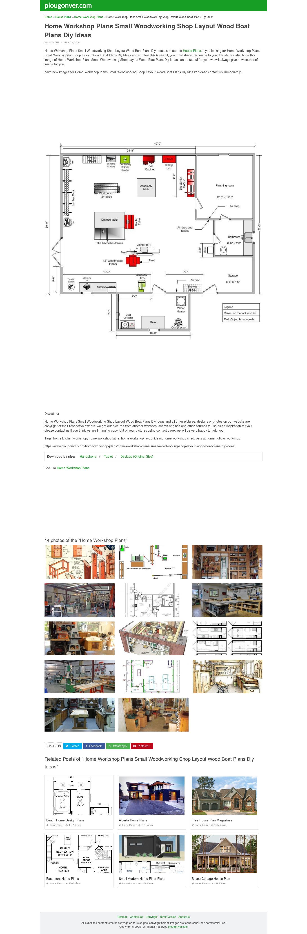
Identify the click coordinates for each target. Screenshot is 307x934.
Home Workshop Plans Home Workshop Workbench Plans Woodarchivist (90, 575)
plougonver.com (68, 5)
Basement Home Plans (62, 878)
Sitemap (123, 916)
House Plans (51, 42)
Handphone (88, 456)
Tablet (108, 456)
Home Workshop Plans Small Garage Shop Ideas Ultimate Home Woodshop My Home (172, 689)
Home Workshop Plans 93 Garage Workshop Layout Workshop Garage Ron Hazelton (98, 651)
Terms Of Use (168, 916)
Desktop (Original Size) (136, 456)
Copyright (152, 916)
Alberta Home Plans (133, 820)
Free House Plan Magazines (212, 820)
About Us (184, 916)
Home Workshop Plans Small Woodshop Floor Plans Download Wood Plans (166, 651)
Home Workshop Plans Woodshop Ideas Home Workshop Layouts (233, 689)
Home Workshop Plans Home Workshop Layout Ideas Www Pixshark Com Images (96, 727)
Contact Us (136, 916)
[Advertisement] (153, 109)
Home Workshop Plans (73, 468)
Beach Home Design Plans (65, 820)
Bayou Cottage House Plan (211, 878)
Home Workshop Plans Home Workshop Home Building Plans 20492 (235, 613)
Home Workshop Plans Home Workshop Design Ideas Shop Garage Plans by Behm (97, 689)
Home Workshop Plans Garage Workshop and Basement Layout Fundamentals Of (170, 727)
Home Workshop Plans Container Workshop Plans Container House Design (239, 651)
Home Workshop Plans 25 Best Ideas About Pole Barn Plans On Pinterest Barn (168, 613)
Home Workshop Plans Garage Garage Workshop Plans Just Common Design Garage (246, 575)
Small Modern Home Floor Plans (142, 878)
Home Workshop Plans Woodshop (80, 613)
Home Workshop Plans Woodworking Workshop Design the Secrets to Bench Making (171, 575)
